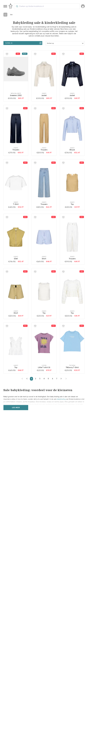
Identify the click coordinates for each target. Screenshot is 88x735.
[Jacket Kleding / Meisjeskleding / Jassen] (44, 74)
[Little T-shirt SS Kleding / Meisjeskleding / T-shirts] (44, 343)
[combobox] (47, 6)
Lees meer (16, 407)
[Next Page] (61, 379)
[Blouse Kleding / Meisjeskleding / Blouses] (72, 128)
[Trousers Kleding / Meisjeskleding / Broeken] (16, 128)
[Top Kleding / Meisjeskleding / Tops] (72, 183)
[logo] (10, 6)
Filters (8, 43)
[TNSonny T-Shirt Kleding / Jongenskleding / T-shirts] (72, 341)
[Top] (44, 292)
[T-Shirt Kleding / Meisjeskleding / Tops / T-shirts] (16, 183)
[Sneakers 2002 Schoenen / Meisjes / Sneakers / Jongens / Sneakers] (16, 69)
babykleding (61, 399)
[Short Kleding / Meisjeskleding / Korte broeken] (44, 237)
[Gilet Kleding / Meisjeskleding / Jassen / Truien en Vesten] (16, 237)
